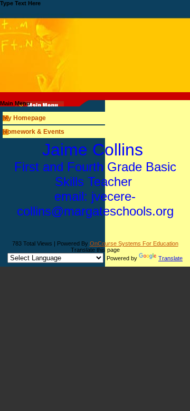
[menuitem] (95, 118)
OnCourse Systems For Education (134, 243)
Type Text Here (20, 3)
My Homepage (24, 118)
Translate (170, 258)
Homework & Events (33, 131)
